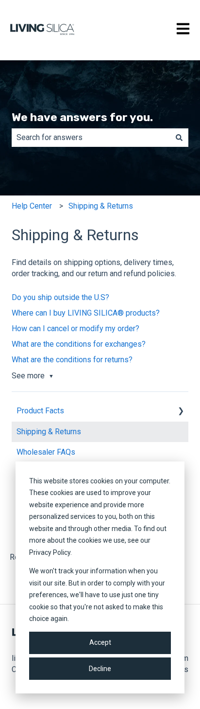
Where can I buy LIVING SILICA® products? (86, 313)
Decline (100, 669)
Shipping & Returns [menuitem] (49, 431)
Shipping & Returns (100, 206)
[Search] (179, 137)
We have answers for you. (82, 117)
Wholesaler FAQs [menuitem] (46, 452)
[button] (180, 412)
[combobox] (91, 137)
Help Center (32, 206)
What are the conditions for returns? (72, 359)
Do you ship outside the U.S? (60, 297)
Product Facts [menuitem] (40, 410)
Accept (100, 642)
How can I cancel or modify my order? (75, 328)
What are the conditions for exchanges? (79, 344)
